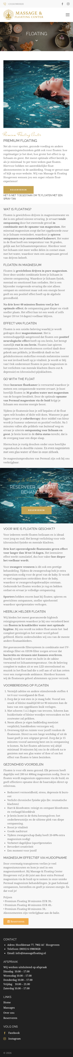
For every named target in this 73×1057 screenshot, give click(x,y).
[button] (68, 15)
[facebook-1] (62, 3)
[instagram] (68, 3)
